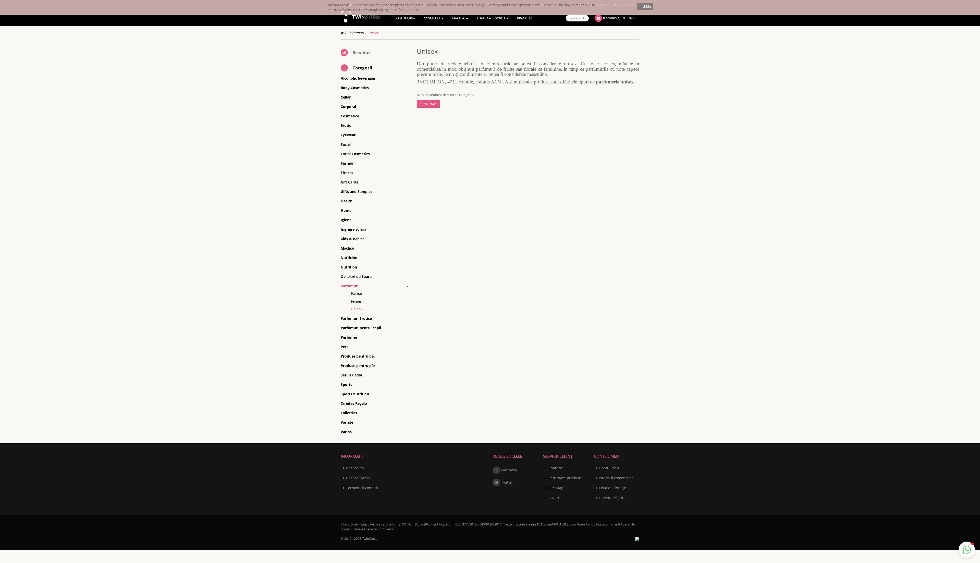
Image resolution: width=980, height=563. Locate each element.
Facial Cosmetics (355, 153)
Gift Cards (349, 182)
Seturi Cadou (352, 375)
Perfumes (349, 337)
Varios (346, 431)
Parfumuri (356, 32)
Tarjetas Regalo (354, 403)
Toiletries (349, 412)
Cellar (346, 97)
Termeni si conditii (362, 487)
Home (346, 210)
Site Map (556, 487)
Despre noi (355, 468)
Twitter (506, 482)
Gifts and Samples (356, 191)
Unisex (373, 32)
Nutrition (349, 267)
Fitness (347, 172)
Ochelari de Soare (356, 276)
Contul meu (609, 468)
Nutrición (349, 257)
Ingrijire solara (353, 229)
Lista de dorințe (612, 487)
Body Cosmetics (355, 87)
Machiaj (347, 248)
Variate (347, 422)
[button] (967, 550)
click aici (413, 9)
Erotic (346, 125)
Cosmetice (350, 116)
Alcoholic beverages (358, 78)
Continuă (428, 104)
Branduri (362, 52)
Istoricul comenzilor (616, 477)
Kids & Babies (352, 238)
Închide (645, 6)
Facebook (508, 470)
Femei (356, 301)
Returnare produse (564, 477)
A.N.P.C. (554, 497)
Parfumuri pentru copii (361, 327)
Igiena (346, 219)
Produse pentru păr (358, 365)
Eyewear (348, 134)
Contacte (556, 468)
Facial (346, 144)
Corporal (348, 106)
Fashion (347, 163)
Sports (346, 384)
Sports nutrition (355, 393)
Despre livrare (358, 477)
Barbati (357, 293)
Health (346, 201)
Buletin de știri (611, 497)
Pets (344, 346)
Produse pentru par (358, 356)
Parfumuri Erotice (356, 318)
